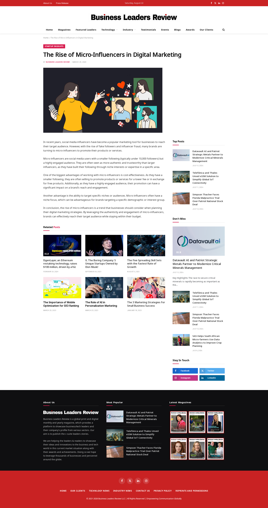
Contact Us (143, 490)
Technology (108, 29)
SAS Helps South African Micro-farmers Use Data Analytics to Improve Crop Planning (207, 340)
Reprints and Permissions (192, 490)
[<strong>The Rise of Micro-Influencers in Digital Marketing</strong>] (102, 131)
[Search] (223, 29)
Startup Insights (54, 46)
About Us (47, 3)
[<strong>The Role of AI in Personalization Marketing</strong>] (104, 287)
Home (49, 29)
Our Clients (206, 29)
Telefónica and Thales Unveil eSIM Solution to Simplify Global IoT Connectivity (205, 177)
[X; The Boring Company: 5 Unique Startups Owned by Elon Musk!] (104, 245)
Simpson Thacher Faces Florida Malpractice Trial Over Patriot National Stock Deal (207, 199)
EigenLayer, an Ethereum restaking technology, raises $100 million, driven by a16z (60, 264)
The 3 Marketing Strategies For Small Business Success (146, 304)
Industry (128, 29)
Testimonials (148, 29)
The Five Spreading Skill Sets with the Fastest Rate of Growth (144, 264)
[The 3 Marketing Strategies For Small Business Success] (146, 287)
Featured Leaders (86, 29)
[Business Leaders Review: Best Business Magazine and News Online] (134, 17)
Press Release (62, 3)
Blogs (177, 29)
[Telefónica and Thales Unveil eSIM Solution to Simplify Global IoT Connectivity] (181, 177)
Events (165, 29)
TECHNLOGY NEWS (99, 490)
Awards (190, 29)
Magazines (64, 29)
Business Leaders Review (58, 62)
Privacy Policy (163, 490)
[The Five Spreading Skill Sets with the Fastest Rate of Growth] (146, 245)
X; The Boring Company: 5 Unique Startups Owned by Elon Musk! (101, 264)
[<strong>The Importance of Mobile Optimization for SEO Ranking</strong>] (62, 287)
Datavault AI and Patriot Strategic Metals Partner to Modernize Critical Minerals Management (207, 156)
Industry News (122, 490)
